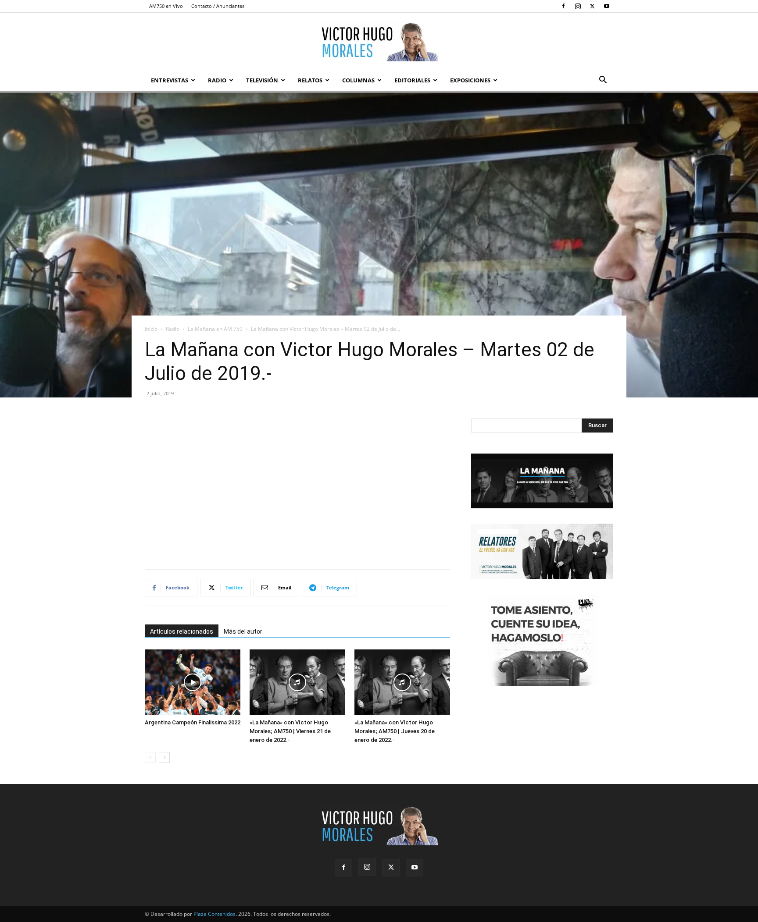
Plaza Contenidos (214, 914)
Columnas (358, 80)
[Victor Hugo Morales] (379, 41)
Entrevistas (169, 80)
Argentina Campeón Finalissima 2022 (192, 722)
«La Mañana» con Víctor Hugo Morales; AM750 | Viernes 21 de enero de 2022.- (290, 731)
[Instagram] (577, 6)
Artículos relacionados (181, 631)
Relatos (310, 80)
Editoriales (412, 80)
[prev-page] (150, 757)
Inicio (151, 329)
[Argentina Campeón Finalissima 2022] (192, 682)
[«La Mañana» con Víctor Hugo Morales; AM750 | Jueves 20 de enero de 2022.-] (402, 682)
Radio (217, 80)
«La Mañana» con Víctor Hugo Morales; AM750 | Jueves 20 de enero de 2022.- (394, 731)
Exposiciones (470, 80)
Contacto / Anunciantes (217, 6)
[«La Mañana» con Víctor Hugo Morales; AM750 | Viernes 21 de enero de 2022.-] (297, 682)
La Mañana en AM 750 (215, 329)
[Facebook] (563, 6)
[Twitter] (592, 6)
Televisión (262, 80)
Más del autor (243, 631)
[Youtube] (606, 6)
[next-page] (164, 757)
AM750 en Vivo (166, 6)
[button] (602, 81)
